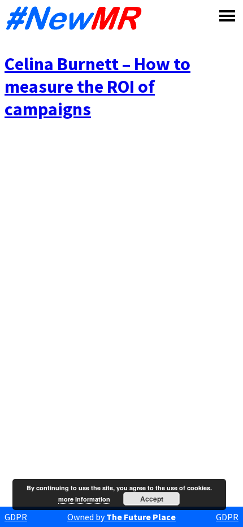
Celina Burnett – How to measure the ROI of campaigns (97, 86)
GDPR (16, 516)
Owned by (121, 516)
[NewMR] (77, 18)
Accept (151, 499)
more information (84, 499)
